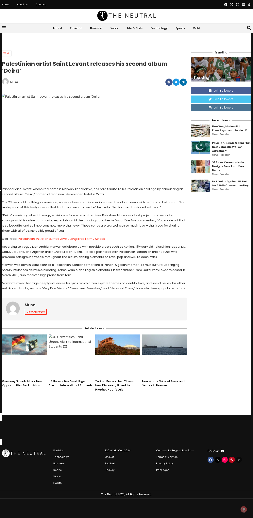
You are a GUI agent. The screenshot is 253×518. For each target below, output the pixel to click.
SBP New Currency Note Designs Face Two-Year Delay (228, 166)
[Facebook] (225, 4)
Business (91, 28)
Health (57, 463)
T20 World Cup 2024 (118, 430)
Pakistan (66, 28)
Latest (48, 28)
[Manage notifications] (244, 509)
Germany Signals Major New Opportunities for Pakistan (22, 363)
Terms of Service (167, 437)
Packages (162, 450)
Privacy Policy (165, 443)
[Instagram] (237, 4)
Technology (159, 28)
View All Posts (36, 312)
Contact (41, 4)
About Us (22, 4)
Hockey (109, 450)
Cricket (109, 437)
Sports (185, 28)
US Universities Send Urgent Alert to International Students (71, 363)
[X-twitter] (231, 4)
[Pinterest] (243, 4)
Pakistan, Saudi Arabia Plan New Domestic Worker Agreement (231, 147)
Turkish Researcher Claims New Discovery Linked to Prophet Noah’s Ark (114, 365)
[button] (169, 82)
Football (110, 443)
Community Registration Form (175, 430)
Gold (206, 28)
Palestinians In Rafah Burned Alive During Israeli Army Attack (61, 239)
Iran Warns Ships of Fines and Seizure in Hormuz (163, 363)
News (215, 134)
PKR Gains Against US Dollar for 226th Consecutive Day (231, 183)
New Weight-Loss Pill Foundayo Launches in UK (229, 128)
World (110, 28)
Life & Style (130, 28)
